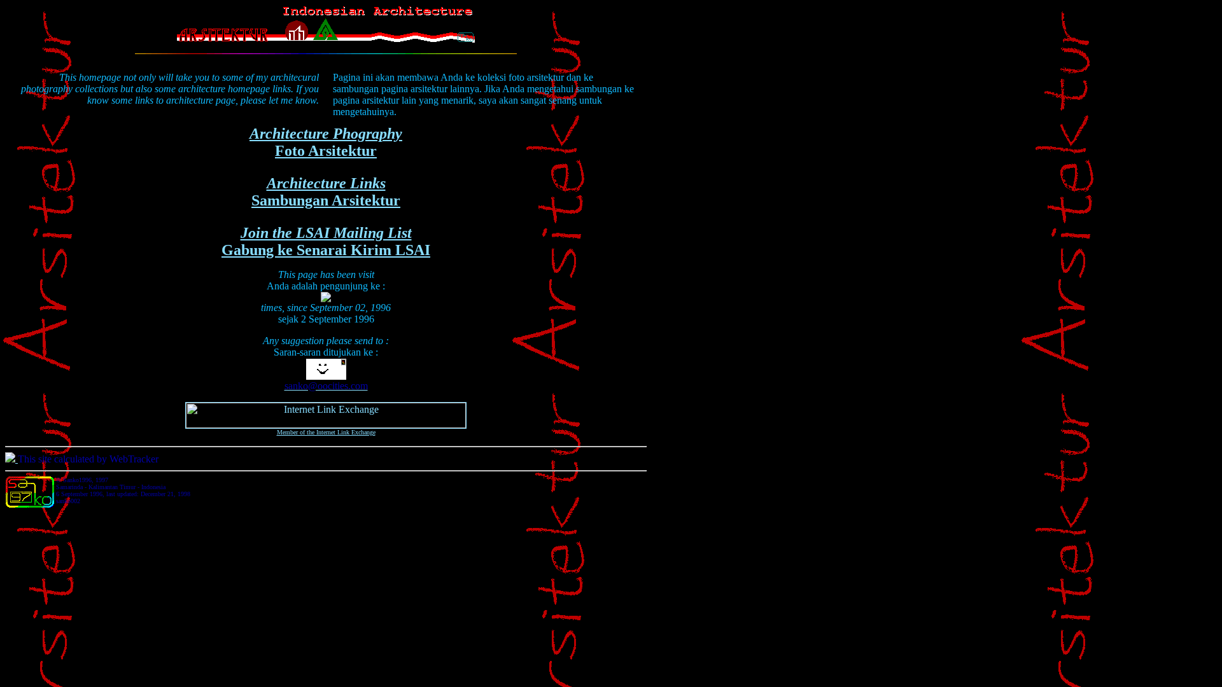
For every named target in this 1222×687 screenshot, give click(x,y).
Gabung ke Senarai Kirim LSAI (325, 241)
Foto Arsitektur (325, 142)
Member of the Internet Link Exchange (326, 432)
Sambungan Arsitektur (325, 192)
